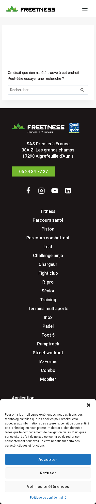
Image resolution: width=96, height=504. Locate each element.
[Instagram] (41, 190)
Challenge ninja (48, 255)
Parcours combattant (48, 237)
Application (23, 397)
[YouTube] (54, 190)
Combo (48, 370)
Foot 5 (48, 335)
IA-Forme (48, 361)
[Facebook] (28, 190)
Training (48, 299)
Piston (48, 229)
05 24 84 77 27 (33, 171)
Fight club (48, 273)
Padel (48, 326)
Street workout (48, 352)
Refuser (48, 473)
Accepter (48, 459)
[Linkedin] (68, 190)
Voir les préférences (48, 486)
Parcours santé (48, 220)
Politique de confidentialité (48, 497)
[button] (88, 405)
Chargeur (48, 264)
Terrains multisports (48, 308)
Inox (48, 317)
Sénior (48, 290)
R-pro (48, 282)
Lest (48, 246)
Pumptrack (48, 343)
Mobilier (48, 379)
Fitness (48, 211)
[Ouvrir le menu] (85, 8)
